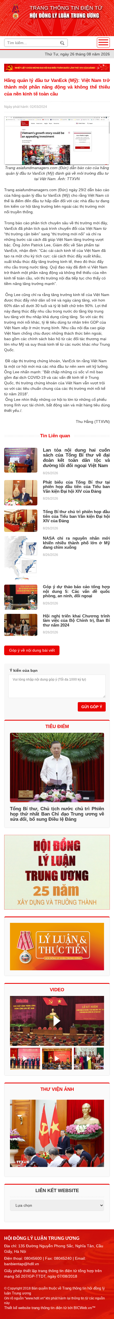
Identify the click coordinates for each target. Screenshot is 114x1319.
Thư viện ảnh (57, 1089)
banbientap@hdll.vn (21, 1264)
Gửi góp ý (91, 707)
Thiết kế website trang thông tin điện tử (35, 1308)
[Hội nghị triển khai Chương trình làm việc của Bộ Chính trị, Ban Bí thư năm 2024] (20, 625)
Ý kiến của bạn (24, 670)
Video (57, 989)
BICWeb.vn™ (84, 1308)
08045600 (33, 1258)
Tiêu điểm (57, 726)
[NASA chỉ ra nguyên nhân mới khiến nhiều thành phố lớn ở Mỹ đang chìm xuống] (20, 558)
